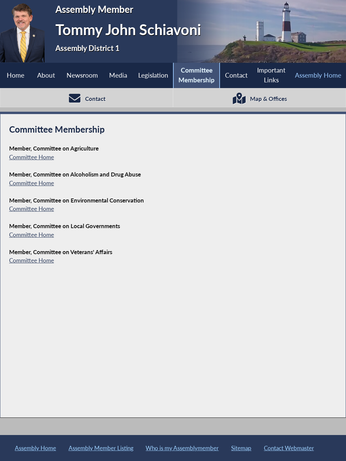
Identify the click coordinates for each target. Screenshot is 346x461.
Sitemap (241, 448)
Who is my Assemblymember (182, 448)
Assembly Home (318, 75)
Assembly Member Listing (101, 448)
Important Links (271, 75)
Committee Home (31, 157)
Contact (236, 75)
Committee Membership (196, 75)
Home (15, 75)
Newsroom (82, 75)
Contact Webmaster (289, 448)
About (46, 75)
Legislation (153, 75)
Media (118, 75)
